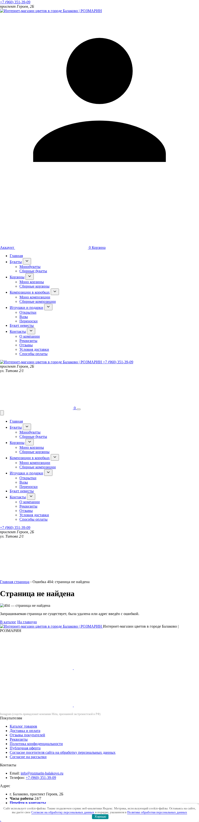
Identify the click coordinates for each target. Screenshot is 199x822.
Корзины (17, 277)
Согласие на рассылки (28, 757)
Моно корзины (31, 282)
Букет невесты (22, 325)
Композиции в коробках (30, 292)
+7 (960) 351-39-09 (15, 2)
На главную (27, 622)
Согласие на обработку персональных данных (62, 812)
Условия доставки (34, 349)
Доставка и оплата (25, 731)
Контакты (18, 331)
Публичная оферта (25, 748)
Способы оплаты (33, 354)
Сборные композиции (37, 301)
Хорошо (100, 816)
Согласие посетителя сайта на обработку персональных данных (63, 752)
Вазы (23, 317)
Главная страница (14, 582)
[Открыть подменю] (27, 261)
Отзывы (26, 345)
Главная (16, 256)
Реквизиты (28, 341)
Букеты (16, 262)
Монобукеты (30, 267)
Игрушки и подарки (26, 307)
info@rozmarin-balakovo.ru (42, 773)
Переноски (28, 321)
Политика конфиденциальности (36, 744)
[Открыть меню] (79, 409)
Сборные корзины (34, 286)
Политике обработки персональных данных (157, 812)
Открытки (27, 312)
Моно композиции (34, 297)
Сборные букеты (33, 271)
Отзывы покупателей (27, 735)
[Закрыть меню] (2, 412)
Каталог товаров (23, 726)
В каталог (8, 622)
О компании (29, 336)
